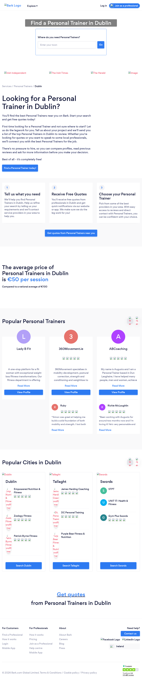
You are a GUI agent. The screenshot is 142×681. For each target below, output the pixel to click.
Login (5, 643)
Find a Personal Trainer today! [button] (20, 168)
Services (7, 86)
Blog (61, 643)
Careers (63, 639)
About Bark (65, 634)
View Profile (23, 392)
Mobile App (8, 648)
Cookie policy (71, 672)
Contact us (130, 633)
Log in (103, 5)
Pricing (33, 639)
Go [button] (100, 44)
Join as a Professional (40, 643)
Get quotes (71, 594)
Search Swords (118, 565)
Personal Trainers (23, 86)
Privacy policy (89, 672)
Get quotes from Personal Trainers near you (71, 233)
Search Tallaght (71, 565)
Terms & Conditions (50, 672)
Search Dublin (23, 565)
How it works (9, 639)
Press (62, 648)
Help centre (35, 648)
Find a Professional (12, 634)
